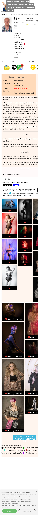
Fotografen (13, 15)
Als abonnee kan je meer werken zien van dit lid (25, 437)
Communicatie (12, 4)
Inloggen (10, 10)
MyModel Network (13, 1)
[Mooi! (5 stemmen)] (9, 210)
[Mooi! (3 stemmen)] (25, 222)
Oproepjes (10, 7)
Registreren (30, 7)
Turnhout (16, 83)
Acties (31, 4)
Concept (16, 185)
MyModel (4, 15)
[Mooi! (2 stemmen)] (9, 236)
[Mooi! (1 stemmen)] (25, 250)
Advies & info (22, 4)
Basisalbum (7, 185)
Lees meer (5, 508)
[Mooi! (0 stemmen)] (9, 262)
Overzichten (25, 1)
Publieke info (20, 7)
